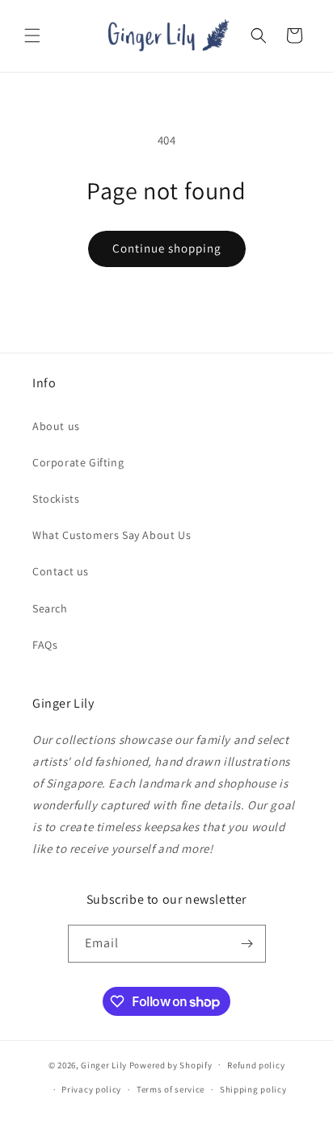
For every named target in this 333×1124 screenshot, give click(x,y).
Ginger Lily (104, 1064)
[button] (32, 35)
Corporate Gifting (78, 462)
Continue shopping (166, 248)
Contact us (60, 571)
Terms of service (170, 1089)
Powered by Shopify (171, 1064)
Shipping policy (253, 1089)
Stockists (55, 498)
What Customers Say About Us (111, 535)
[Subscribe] (247, 944)
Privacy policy (91, 1089)
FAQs (44, 644)
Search (50, 608)
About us (56, 426)
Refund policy (256, 1065)
